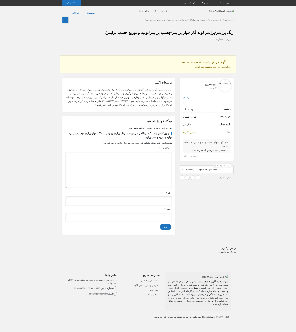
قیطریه (219, 36)
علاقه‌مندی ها (207, 3)
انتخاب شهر (71, 3)
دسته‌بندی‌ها (82, 12)
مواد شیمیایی (217, 17)
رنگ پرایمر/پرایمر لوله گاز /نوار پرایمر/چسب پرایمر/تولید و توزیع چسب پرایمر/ (169, 29)
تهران (228, 36)
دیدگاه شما (164, 145)
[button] (118, 79)
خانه (232, 17)
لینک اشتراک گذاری (222, 162)
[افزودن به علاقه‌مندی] (186, 97)
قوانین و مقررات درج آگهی (145, 282)
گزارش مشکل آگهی (191, 153)
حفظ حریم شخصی (149, 277)
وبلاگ (148, 9)
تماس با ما (138, 9)
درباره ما (159, 9)
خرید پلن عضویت (189, 3)
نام (168, 190)
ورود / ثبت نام (224, 3)
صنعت (226, 17)
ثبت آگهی (72, 12)
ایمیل (167, 206)
